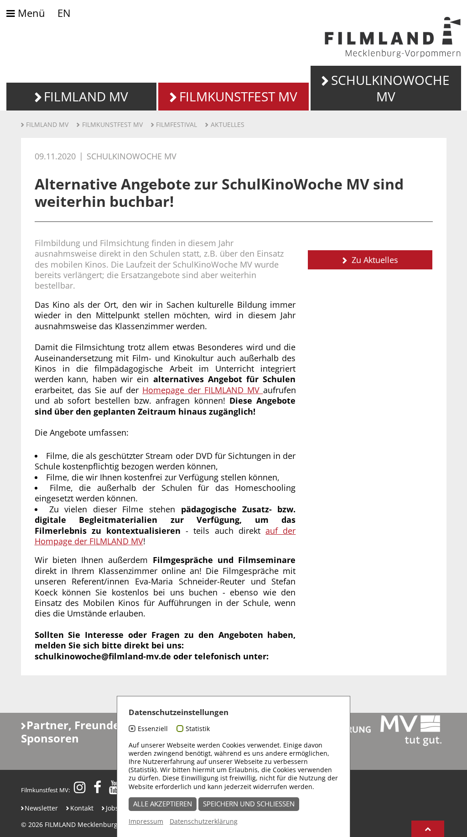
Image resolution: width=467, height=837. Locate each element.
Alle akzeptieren (162, 804)
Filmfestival (176, 124)
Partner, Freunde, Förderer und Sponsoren (109, 731)
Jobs (112, 808)
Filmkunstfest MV (112, 124)
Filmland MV (47, 124)
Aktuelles (227, 124)
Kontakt (81, 808)
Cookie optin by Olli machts (314, 832)
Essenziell (153, 728)
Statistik (198, 728)
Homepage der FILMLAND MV (202, 389)
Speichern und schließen (249, 804)
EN (64, 13)
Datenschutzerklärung (204, 821)
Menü (30, 13)
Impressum (146, 821)
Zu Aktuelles (373, 259)
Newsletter (41, 808)
